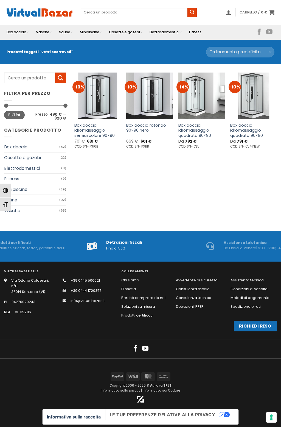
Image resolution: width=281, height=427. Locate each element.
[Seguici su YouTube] (269, 32)
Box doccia (16, 32)
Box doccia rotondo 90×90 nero (146, 128)
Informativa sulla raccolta (74, 417)
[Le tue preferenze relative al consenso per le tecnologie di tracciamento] (271, 417)
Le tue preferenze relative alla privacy (162, 414)
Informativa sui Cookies (162, 390)
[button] (228, 12)
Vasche (42, 32)
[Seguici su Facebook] (259, 32)
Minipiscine (89, 32)
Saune (64, 32)
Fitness (195, 32)
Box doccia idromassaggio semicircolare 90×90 (94, 130)
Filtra (14, 115)
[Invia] (192, 12)
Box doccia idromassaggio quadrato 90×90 (194, 130)
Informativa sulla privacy (120, 390)
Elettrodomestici (164, 32)
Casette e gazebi (124, 32)
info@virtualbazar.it (88, 300)
